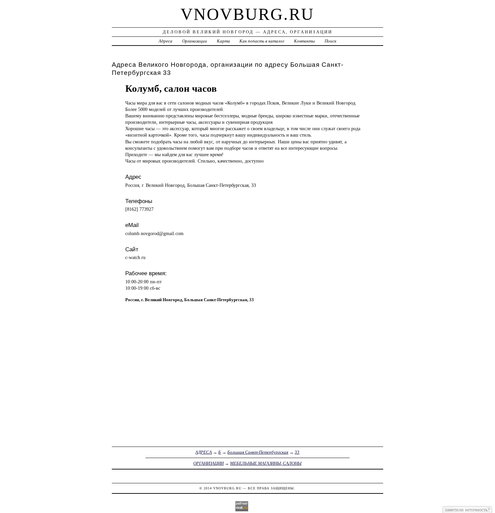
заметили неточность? (467, 509)
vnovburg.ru (247, 14)
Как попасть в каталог (261, 41)
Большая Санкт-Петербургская (257, 452)
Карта (223, 41)
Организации (194, 41)
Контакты (304, 41)
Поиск (330, 41)
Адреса (165, 41)
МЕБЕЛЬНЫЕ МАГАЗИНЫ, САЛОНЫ (265, 463)
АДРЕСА (203, 452)
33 (297, 452)
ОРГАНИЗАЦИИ (208, 463)
